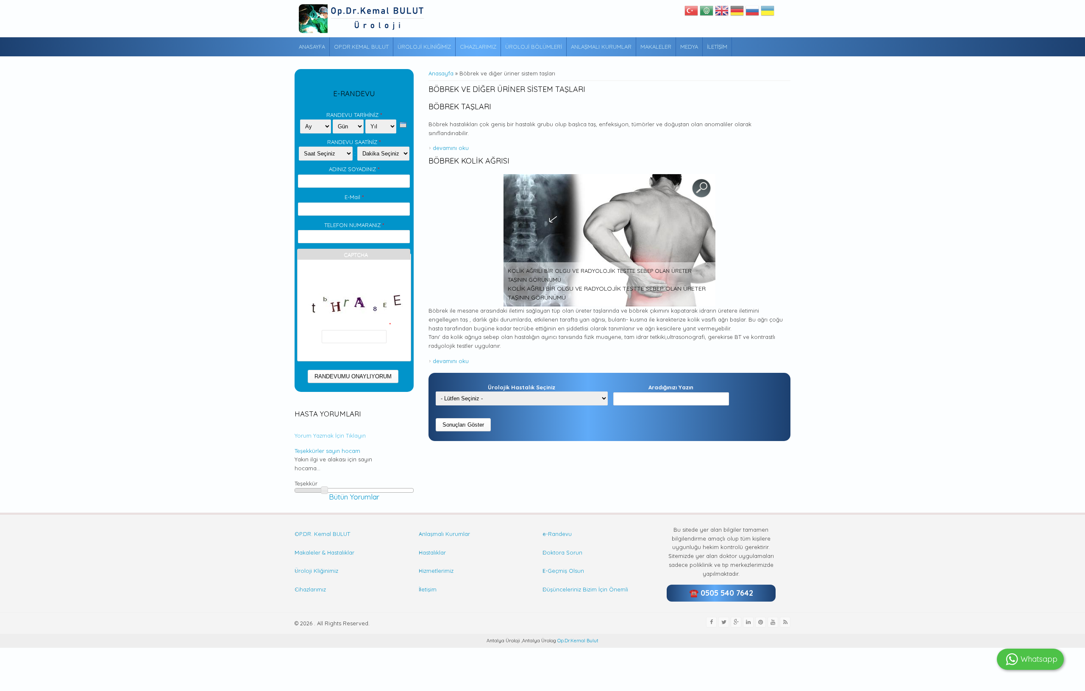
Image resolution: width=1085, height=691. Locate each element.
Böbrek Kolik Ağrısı (468, 161)
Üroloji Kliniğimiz (424, 46)
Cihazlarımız (478, 46)
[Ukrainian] (767, 13)
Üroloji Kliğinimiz (316, 570)
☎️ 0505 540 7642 (721, 593)
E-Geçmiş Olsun (563, 570)
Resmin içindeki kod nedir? (354, 324)
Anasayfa (312, 46)
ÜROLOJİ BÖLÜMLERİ (533, 46)
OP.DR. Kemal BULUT (322, 533)
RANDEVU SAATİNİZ (354, 142)
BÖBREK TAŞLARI (459, 106)
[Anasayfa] (362, 18)
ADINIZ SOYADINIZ (354, 169)
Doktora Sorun (562, 552)
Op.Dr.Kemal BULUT (361, 46)
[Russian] (752, 13)
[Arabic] (706, 13)
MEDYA (689, 46)
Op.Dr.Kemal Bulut (577, 641)
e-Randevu (557, 533)
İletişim (717, 46)
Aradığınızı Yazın (670, 387)
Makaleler (655, 46)
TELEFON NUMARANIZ (354, 225)
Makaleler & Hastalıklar (324, 552)
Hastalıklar (432, 552)
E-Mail (354, 197)
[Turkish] (691, 13)
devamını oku (451, 147)
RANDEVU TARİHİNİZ (354, 114)
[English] (722, 13)
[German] (737, 13)
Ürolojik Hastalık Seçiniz (521, 387)
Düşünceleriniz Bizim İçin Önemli (585, 589)
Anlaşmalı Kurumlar (601, 46)
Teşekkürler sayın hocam (327, 450)
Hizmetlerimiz (436, 570)
